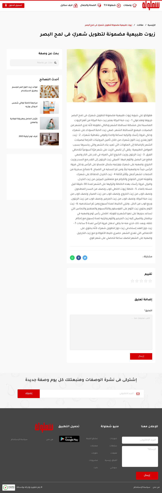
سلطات (113, 446)
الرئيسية (151, 25)
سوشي (113, 468)
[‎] (34, 91)
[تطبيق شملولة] (67, 439)
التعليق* (148, 311)
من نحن (49, 440)
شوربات (113, 439)
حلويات (94, 453)
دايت (96, 468)
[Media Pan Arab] (8, 487)
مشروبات (93, 460)
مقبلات (113, 453)
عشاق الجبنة (92, 439)
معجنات (94, 446)
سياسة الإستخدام (19, 440)
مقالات (139, 25)
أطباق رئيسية (111, 460)
